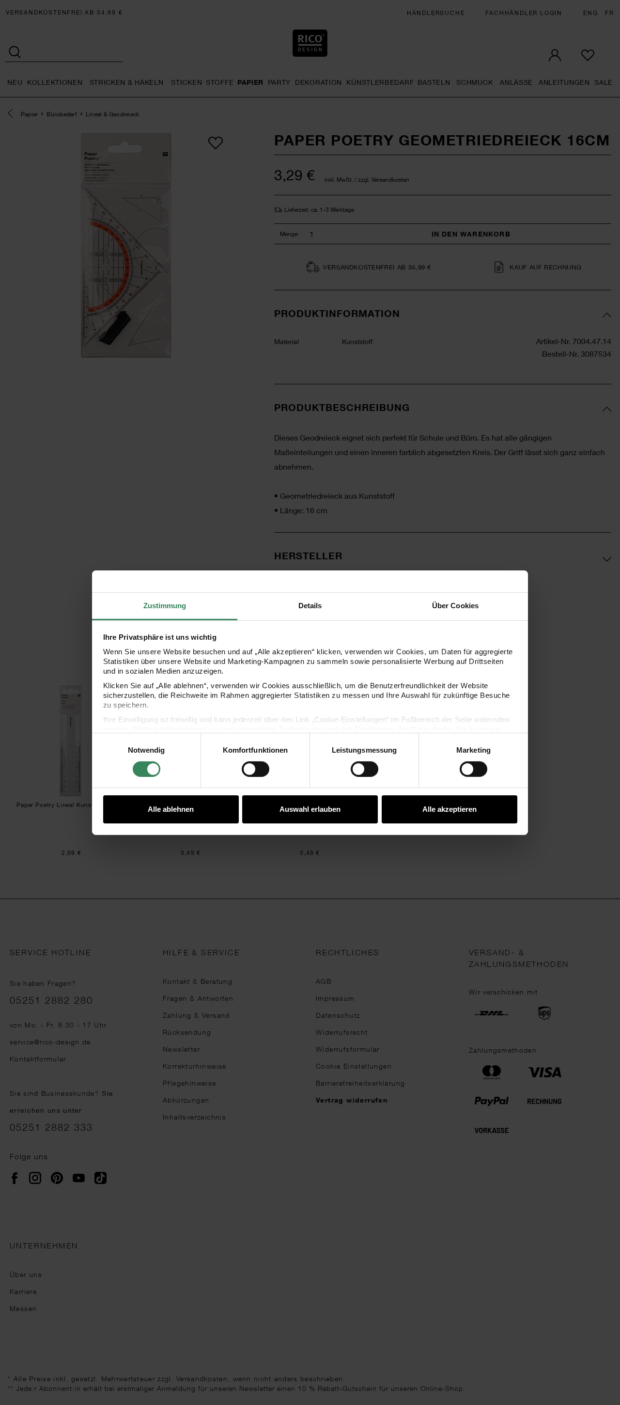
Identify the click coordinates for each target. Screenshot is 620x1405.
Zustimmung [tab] (164, 605)
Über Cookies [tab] (455, 605)
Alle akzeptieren (449, 809)
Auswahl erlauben (310, 809)
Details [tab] (310, 605)
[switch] (255, 769)
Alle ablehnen (171, 809)
